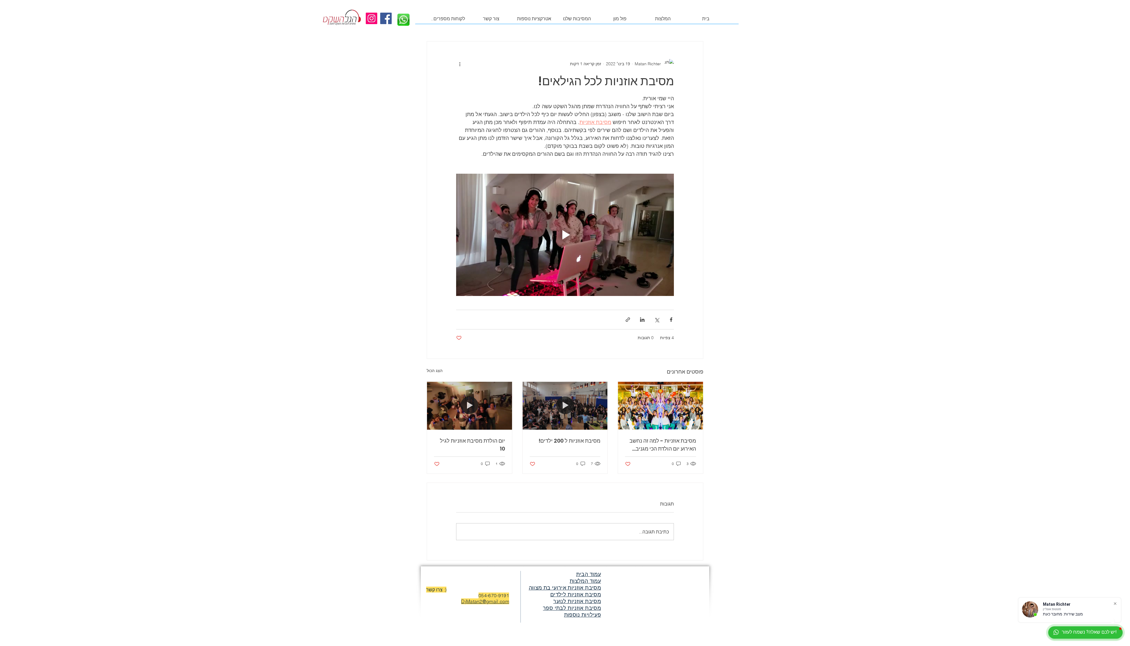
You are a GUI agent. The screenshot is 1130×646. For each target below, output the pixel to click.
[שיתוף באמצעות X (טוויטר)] (656, 319)
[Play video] (565, 235)
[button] (663, 21)
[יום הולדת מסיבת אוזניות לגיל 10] (469, 405)
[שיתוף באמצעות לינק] (628, 319)
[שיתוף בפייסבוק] (671, 319)
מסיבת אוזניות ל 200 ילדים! (569, 440)
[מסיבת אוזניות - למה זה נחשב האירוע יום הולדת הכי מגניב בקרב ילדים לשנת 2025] (660, 405)
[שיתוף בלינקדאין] (642, 319)
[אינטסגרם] (371, 18)
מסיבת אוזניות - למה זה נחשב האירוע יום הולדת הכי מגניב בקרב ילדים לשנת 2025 (662, 445)
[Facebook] (386, 18)
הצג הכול (435, 370)
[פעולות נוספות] (459, 63)
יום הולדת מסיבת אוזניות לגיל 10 (472, 444)
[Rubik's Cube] (342, 17)
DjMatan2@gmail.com (485, 601)
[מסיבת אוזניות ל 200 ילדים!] (565, 405)
